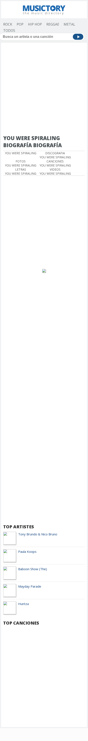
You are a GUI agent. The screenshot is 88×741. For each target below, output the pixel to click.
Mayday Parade (29, 586)
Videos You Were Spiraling (55, 171)
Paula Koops (27, 551)
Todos (9, 30)
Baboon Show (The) (32, 569)
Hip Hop (35, 24)
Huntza (23, 604)
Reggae (52, 24)
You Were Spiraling (20, 153)
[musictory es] (44, 9)
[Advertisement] (44, 89)
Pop (20, 24)
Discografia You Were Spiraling (55, 155)
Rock (7, 24)
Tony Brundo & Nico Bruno (37, 534)
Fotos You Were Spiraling (20, 163)
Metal (69, 24)
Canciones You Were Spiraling (55, 163)
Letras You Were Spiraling (20, 171)
